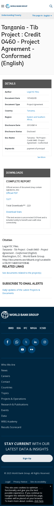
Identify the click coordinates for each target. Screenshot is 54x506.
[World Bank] (27, 314)
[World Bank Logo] (16, 6)
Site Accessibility (38, 481)
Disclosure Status (13, 131)
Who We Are (8, 364)
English (47, 15)
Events (5, 410)
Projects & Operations (13, 398)
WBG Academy (9, 421)
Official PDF (12, 193)
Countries (6, 387)
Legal (7, 481)
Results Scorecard (11, 427)
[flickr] (31, 349)
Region (8, 117)
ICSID (43, 328)
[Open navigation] (2, 6)
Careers (5, 376)
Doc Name (10, 138)
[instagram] (44, 342)
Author (8, 92)
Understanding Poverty (11, 15)
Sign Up (27, 458)
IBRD (11, 328)
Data (4, 415)
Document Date (12, 98)
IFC (25, 328)
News (4, 370)
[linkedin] (35, 342)
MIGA (33, 328)
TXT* (8, 199)
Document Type (12, 104)
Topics (5, 393)
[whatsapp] (17, 342)
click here (38, 501)
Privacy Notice (20, 481)
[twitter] (26, 342)
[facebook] (7, 342)
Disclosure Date (12, 125)
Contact (5, 381)
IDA (19, 328)
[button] (51, 6)
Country (9, 110)
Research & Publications (14, 404)
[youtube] (22, 349)
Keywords (9, 148)
